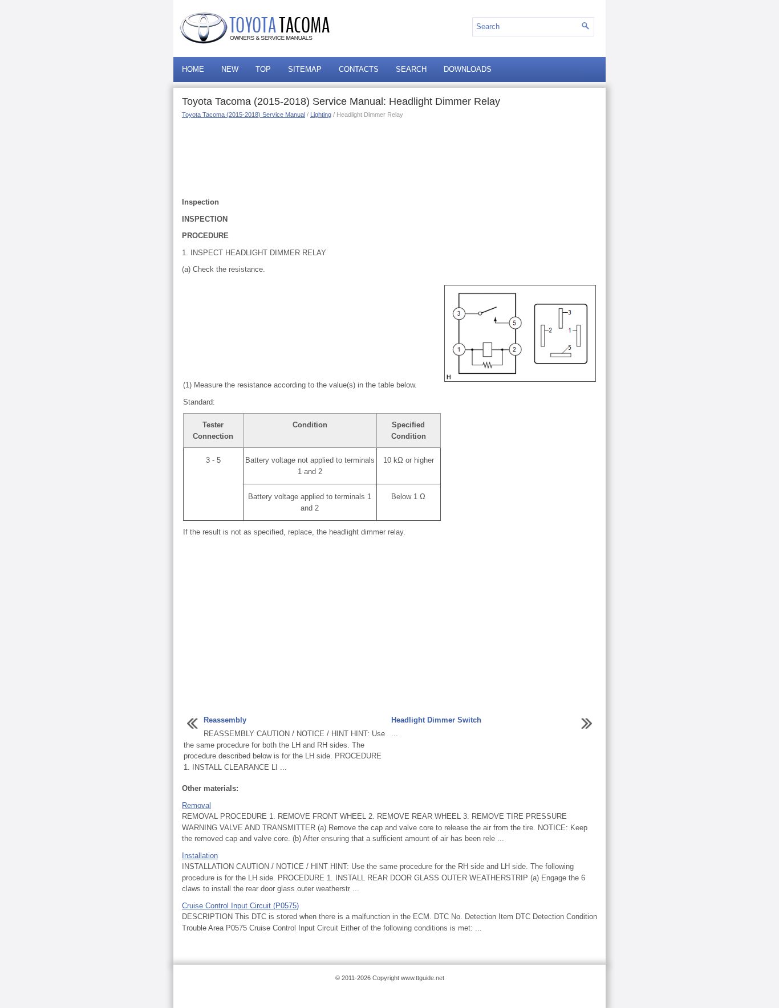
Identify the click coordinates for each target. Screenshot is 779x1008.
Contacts (359, 69)
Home (193, 69)
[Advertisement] (389, 157)
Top (263, 69)
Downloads (468, 69)
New (229, 69)
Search (411, 69)
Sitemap (305, 69)
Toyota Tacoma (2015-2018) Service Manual (243, 114)
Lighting (320, 114)
